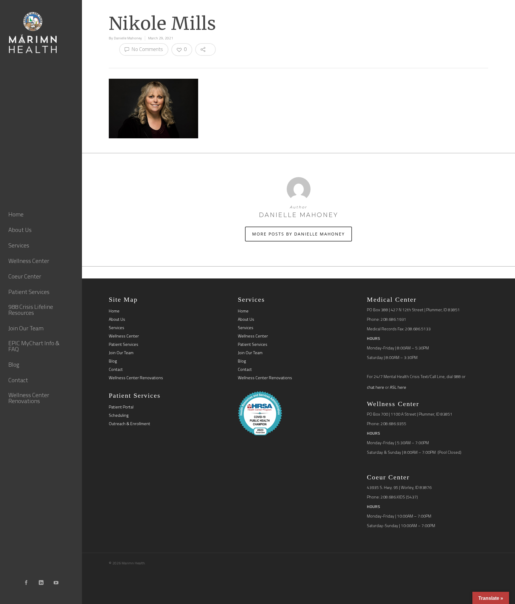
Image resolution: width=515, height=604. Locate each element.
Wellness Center (124, 336)
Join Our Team (121, 353)
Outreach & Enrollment (129, 424)
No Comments (146, 49)
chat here (375, 387)
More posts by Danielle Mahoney (298, 234)
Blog (113, 361)
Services (116, 328)
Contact (116, 369)
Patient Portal (121, 407)
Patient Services (123, 344)
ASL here (398, 387)
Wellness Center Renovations (136, 378)
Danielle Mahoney (128, 38)
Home (114, 311)
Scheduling (118, 415)
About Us (117, 319)
